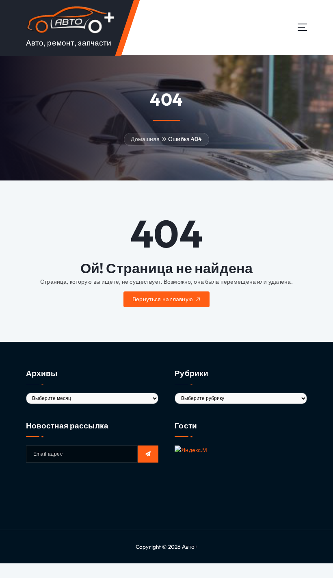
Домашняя (145, 139)
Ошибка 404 (185, 139)
